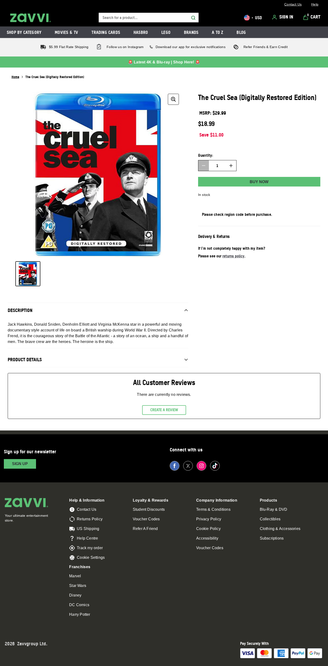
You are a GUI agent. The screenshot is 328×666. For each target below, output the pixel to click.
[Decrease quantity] (203, 165)
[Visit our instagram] (201, 466)
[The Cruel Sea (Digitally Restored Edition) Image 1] (27, 273)
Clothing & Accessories (280, 529)
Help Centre (87, 538)
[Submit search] (193, 17)
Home (15, 77)
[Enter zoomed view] (173, 99)
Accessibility (207, 538)
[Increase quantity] (231, 165)
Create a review (164, 409)
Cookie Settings (91, 557)
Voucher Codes (146, 519)
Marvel (75, 576)
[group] (98, 174)
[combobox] (149, 18)
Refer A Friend (145, 529)
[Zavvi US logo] (30, 17)
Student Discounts (149, 509)
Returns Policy (90, 519)
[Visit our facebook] (174, 466)
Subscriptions (272, 538)
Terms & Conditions (213, 509)
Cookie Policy (208, 529)
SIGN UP (20, 464)
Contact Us (86, 509)
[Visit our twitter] (188, 466)
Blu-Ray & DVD (273, 509)
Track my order (90, 548)
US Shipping (88, 529)
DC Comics (79, 605)
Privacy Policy (208, 519)
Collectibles (270, 519)
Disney (75, 595)
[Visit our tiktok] (215, 466)
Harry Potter (79, 614)
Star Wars (77, 586)
